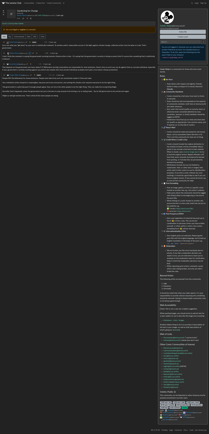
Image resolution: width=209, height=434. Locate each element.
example (176, 330)
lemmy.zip (20, 13)
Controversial (19, 36)
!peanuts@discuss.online (172, 374)
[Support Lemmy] (63, 3)
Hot (4, 36)
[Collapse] (4, 42)
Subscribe (183, 32)
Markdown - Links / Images (173, 320)
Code (191, 430)
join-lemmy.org (200, 430)
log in (15, 30)
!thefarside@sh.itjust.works (173, 382)
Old (34, 36)
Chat (42, 36)
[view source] (30, 18)
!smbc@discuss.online (171, 377)
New (28, 36)
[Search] (192, 3)
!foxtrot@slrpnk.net (170, 358)
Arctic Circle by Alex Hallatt (12, 23)
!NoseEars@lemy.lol (170, 387)
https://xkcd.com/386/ (184, 208)
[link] (23, 18)
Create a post (183, 37)
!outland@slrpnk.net (171, 369)
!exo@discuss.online (171, 356)
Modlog (184, 407)
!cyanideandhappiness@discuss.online (177, 353)
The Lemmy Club (13, 3)
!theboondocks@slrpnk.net (173, 379)
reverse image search (192, 152)
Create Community (54, 3)
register (23, 30)
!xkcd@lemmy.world (171, 384)
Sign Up (203, 3)
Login (197, 3)
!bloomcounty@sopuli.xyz (173, 348)
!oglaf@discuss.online (171, 366)
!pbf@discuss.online (171, 371)
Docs (186, 430)
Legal (171, 430)
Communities (29, 3)
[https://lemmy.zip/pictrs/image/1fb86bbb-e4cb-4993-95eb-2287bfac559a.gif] (11, 14)
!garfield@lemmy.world (172, 361)
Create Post (40, 3)
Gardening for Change (27, 11)
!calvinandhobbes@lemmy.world (175, 350)
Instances (178, 430)
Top (9, 36)
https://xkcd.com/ (184, 211)
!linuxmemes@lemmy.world (173, 338)
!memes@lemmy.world (171, 340)
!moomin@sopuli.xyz (171, 364)
